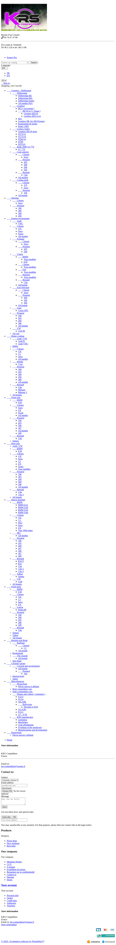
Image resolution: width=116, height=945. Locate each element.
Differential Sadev (26, 101)
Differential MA (25, 98)
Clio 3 (21, 494)
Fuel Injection (20, 287)
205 (25, 162)
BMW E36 (23, 510)
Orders (10, 898)
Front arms (14, 587)
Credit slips (12, 900)
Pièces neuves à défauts (28, 686)
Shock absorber (16, 500)
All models (23, 177)
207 (20, 548)
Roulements (17, 653)
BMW (23, 257)
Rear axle (13, 443)
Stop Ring (17, 661)
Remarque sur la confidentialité (21, 872)
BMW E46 (23, 512)
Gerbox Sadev (21, 129)
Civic (20, 364)
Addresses (11, 903)
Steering (13, 198)
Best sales (11, 846)
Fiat (22, 269)
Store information (9, 924)
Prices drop (12, 841)
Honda (17, 361)
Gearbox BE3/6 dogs (27, 131)
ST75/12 (22, 134)
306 (20, 211)
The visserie (20, 656)
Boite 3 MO (23, 126)
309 (25, 165)
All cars (15, 333)
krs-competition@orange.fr (13, 766)
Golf (20, 581)
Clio (26, 175)
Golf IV (21, 341)
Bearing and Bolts (17, 640)
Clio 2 (21, 569)
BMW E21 (23, 505)
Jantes (15, 679)
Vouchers (11, 906)
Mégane (21, 390)
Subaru (15, 441)
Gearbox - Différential (19, 90)
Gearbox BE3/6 (31, 113)
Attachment (6, 788)
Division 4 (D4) (31, 707)
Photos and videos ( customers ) (28, 694)
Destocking (19, 684)
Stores (9, 880)
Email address (7, 782)
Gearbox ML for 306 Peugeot (31, 121)
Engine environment (18, 218)
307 (20, 428)
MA (20, 119)
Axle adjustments (26, 725)
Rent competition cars (22, 689)
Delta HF (22, 610)
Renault (24, 172)
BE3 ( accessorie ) (26, 108)
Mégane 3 (22, 392)
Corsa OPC (23, 310)
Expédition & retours (16, 869)
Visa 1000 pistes (25, 530)
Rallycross (25, 704)
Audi (17, 221)
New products (13, 843)
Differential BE (25, 95)
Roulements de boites (27, 124)
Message (5, 796)
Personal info (13, 895)
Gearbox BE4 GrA (32, 116)
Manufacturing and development (32, 730)
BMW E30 (23, 507)
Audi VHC (23, 344)
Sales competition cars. (22, 691)
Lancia (17, 607)
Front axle (13, 397)
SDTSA (21, 144)
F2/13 (20, 697)
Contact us (11, 874)
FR (8, 73)
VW (16, 328)
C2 (19, 354)
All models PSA (25, 103)
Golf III (21, 331)
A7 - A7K (22, 714)
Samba (21, 576)
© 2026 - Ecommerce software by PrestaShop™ (22, 941)
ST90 (20, 142)
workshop (22, 720)
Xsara (20, 234)
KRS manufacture (22, 717)
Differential (19, 93)
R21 (20, 564)
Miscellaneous (15, 681)
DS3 (20, 523)
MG (16, 533)
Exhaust (18, 239)
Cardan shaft (20, 180)
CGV (9, 864)
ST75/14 (22, 136)
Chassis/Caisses (16, 663)
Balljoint (18, 643)
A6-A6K (22, 702)
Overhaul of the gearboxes (30, 727)
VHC (20, 223)
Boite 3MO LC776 (23, 147)
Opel (16, 308)
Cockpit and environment (26, 666)
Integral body (18, 676)
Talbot (17, 574)
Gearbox (18, 106)
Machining (23, 722)
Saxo (26, 157)
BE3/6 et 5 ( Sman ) (29, 111)
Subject (4, 777)
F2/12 (20, 712)
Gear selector (20, 152)
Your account (9, 885)
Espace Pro (12, 57)
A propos (11, 867)
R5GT (21, 561)
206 (25, 167)
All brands (22, 195)
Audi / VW (19, 338)
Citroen (23, 154)
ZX (19, 410)
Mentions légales (14, 862)
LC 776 (21, 149)
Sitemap (10, 877)
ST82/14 (22, 139)
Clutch (17, 254)
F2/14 (20, 699)
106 (25, 170)
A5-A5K (22, 709)
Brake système (15, 336)
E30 (25, 262)
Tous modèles (30, 259)
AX (25, 185)
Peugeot (24, 159)
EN (8, 75)
